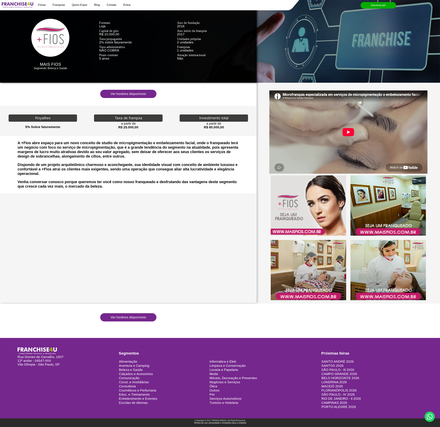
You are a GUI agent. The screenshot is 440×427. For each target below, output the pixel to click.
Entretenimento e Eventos (138, 398)
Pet (212, 394)
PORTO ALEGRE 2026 (338, 407)
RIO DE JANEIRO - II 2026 (341, 398)
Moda (214, 374)
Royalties (43, 118)
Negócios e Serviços (225, 382)
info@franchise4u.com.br (36, 368)
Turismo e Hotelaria (224, 403)
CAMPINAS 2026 (334, 403)
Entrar (127, 4)
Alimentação (128, 361)
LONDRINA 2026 (334, 382)
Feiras (42, 4)
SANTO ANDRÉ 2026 (337, 361)
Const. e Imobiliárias (134, 382)
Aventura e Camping (134, 365)
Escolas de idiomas (133, 403)
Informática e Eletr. (223, 361)
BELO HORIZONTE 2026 (340, 378)
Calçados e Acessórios (136, 374)
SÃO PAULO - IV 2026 (338, 394)
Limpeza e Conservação (228, 365)
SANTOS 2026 (332, 365)
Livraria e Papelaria (224, 370)
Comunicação (129, 378)
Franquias (59, 4)
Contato (111, 4)
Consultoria (127, 386)
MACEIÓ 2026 (332, 386)
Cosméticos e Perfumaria (137, 390)
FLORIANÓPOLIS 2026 (339, 390)
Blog (97, 4)
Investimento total (213, 118)
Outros (214, 390)
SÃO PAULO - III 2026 (337, 370)
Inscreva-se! (378, 5)
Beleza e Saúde (131, 370)
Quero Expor (79, 4)
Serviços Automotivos (225, 398)
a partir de (128, 123)
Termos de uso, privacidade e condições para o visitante (220, 423)
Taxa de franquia (128, 118)
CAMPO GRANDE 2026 (339, 374)
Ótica (213, 386)
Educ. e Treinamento (134, 394)
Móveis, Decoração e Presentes (233, 378)
